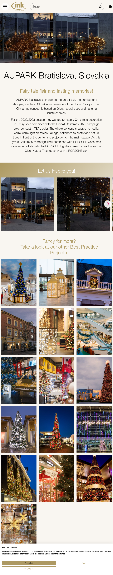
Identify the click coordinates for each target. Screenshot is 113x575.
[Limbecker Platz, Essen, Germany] (94, 331)
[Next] (108, 204)
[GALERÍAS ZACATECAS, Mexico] (56, 478)
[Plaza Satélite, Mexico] (94, 478)
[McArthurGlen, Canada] (94, 282)
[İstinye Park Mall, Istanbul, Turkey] (56, 429)
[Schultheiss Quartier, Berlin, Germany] (56, 331)
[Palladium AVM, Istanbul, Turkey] (18, 527)
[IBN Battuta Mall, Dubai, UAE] (18, 282)
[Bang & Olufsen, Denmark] (18, 331)
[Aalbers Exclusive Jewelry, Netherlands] (18, 478)
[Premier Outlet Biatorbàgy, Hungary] (18, 429)
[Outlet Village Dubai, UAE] (56, 282)
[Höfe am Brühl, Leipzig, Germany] (18, 380)
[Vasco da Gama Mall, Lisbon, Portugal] (94, 429)
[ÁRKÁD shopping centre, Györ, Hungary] (56, 380)
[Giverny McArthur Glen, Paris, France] (94, 380)
